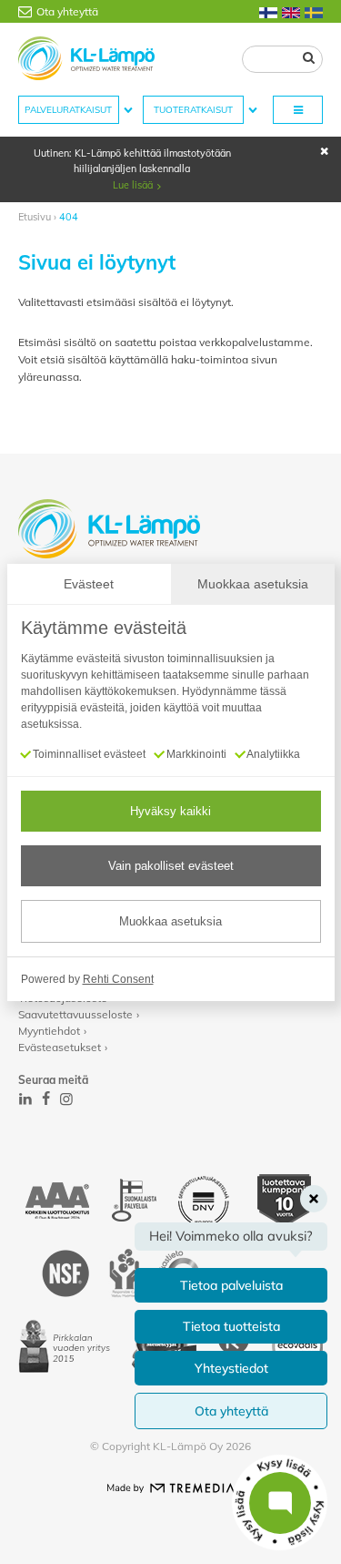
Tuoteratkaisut (193, 110)
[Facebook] (46, 1098)
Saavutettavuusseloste (75, 1014)
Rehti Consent (118, 979)
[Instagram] (66, 1098)
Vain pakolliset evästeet (171, 866)
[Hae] (308, 57)
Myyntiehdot (49, 1031)
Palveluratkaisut (68, 110)
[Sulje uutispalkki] (324, 151)
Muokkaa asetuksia (170, 921)
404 (68, 216)
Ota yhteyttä (67, 11)
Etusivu (34, 216)
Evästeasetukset (59, 1047)
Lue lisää (133, 185)
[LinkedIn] (25, 1098)
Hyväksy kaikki (170, 811)
